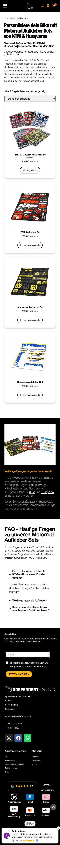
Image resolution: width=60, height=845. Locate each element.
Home (6, 18)
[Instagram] (9, 738)
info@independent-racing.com (18, 716)
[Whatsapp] (27, 738)
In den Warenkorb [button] (30, 245)
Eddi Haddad (18, 831)
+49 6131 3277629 (13, 723)
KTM (32, 492)
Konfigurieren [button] (30, 170)
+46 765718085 (12, 728)
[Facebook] (18, 738)
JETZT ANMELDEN (19, 674)
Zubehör (13, 18)
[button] (22, 786)
